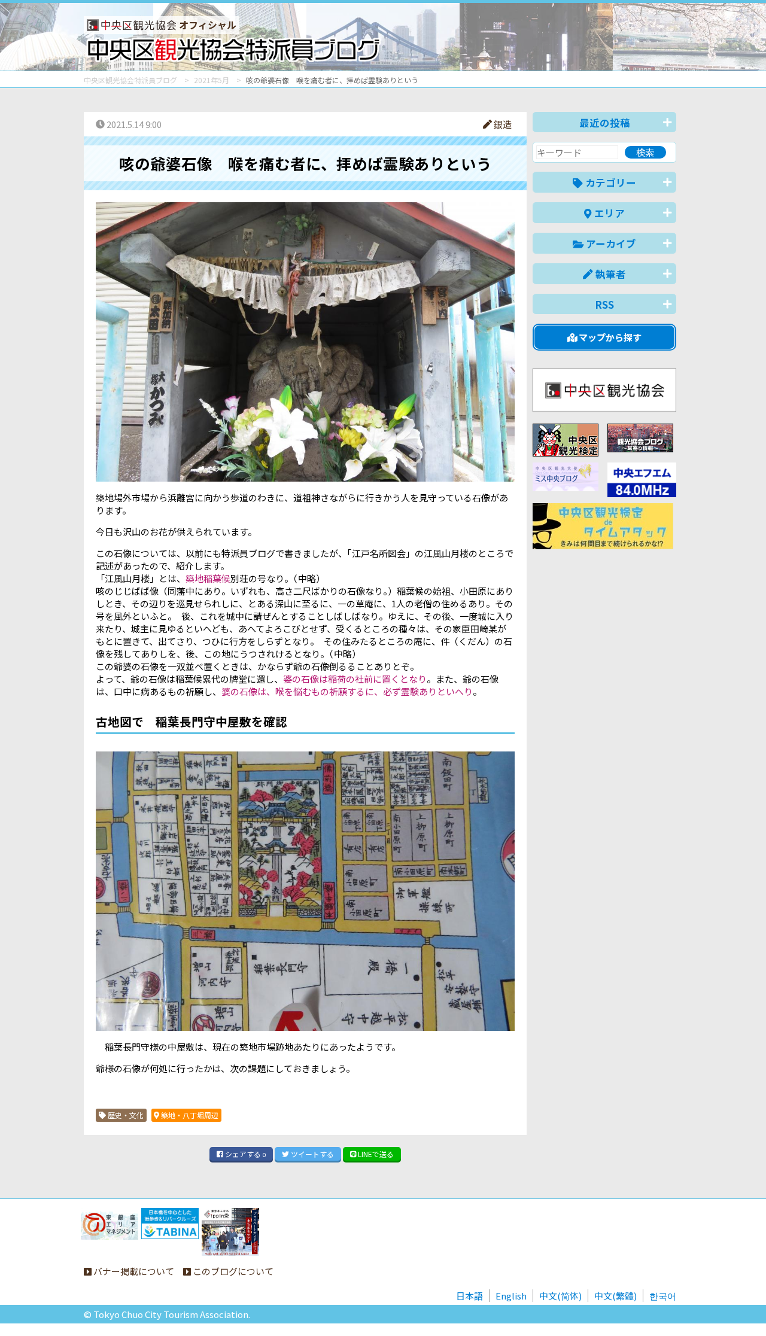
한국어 (662, 1295)
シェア (244, 1154)
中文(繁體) (615, 1295)
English (511, 1295)
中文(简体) (560, 1295)
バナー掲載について (133, 1271)
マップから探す (609, 337)
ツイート (311, 1154)
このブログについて (232, 1271)
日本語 (469, 1295)
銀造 (502, 124)
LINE (375, 1154)
